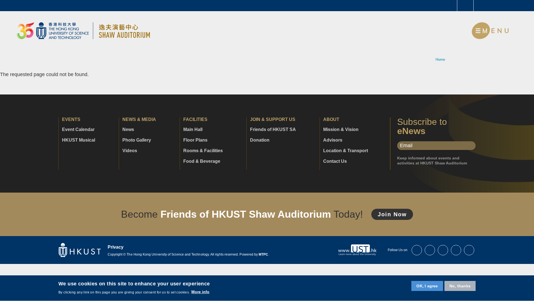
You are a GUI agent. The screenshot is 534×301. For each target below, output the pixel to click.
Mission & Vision (341, 129)
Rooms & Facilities (203, 151)
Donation (260, 140)
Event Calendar (78, 129)
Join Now (392, 214)
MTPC (263, 254)
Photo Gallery (136, 140)
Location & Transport (345, 151)
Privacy (115, 247)
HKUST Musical (78, 140)
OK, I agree (427, 286)
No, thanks (460, 286)
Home (440, 59)
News (128, 129)
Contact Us (335, 161)
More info (200, 292)
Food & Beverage (201, 161)
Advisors (332, 140)
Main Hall (192, 129)
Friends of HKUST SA (273, 129)
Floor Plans (195, 140)
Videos (129, 151)
